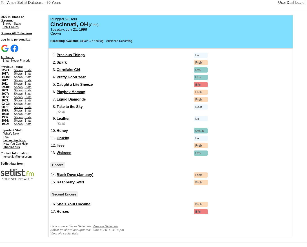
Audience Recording (119, 41)
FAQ (6, 137)
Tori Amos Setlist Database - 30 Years (31, 2)
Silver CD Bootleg (91, 41)
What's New (11, 133)
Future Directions (14, 140)
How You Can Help (15, 143)
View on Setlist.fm (105, 226)
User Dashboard (291, 2)
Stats (17, 23)
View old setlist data (64, 233)
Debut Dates (10, 27)
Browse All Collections (16, 33)
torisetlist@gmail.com (17, 156)
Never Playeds (20, 60)
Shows (6, 23)
